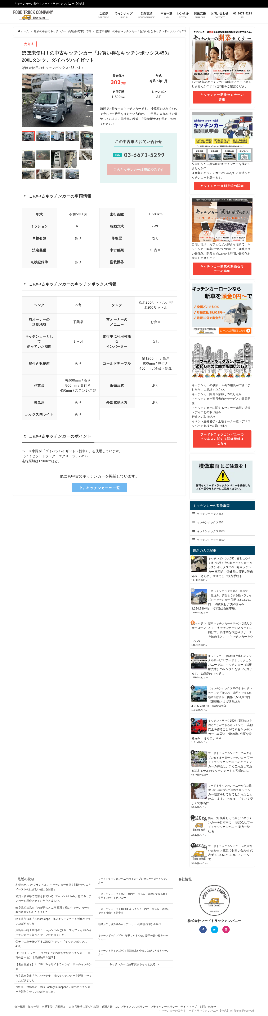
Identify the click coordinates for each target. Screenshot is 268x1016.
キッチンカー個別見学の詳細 (222, 185)
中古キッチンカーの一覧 (99, 487)
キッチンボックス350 (210, 522)
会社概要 (19, 1006)
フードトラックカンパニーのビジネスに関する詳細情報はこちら (222, 439)
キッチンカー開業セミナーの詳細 (222, 97)
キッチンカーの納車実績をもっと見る (132, 964)
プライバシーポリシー (164, 1006)
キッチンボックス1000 (210, 531)
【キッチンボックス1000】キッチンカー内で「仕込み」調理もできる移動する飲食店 (230, 693)
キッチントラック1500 (210, 539)
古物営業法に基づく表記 (84, 1006)
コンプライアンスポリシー (131, 1006)
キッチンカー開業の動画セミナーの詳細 (222, 268)
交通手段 (47, 1006)
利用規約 (60, 1006)
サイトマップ (188, 1006)
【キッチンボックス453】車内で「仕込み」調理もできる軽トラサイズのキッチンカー (230, 595)
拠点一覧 (213, 818)
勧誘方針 (107, 1006)
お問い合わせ (208, 1006)
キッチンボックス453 (210, 514)
